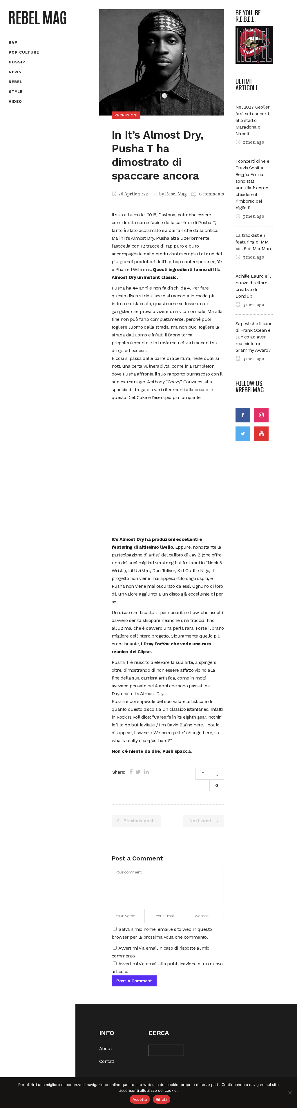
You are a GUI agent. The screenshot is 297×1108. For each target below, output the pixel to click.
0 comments (211, 194)
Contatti (107, 1061)
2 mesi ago (253, 142)
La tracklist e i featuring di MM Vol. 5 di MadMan (253, 241)
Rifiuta (162, 1099)
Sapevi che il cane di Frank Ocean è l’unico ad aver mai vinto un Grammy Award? (254, 337)
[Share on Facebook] (131, 771)
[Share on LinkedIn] (146, 771)
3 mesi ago (253, 216)
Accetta (140, 1099)
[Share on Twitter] (138, 771)
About (105, 1048)
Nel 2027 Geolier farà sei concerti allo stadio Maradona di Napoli (252, 120)
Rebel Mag (176, 194)
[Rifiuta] (290, 1093)
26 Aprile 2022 (132, 194)
